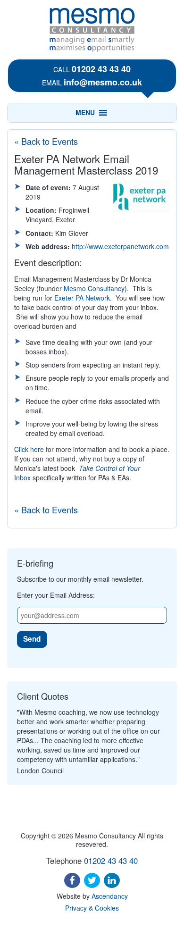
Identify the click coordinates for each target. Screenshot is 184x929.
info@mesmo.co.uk (103, 82)
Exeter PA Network (82, 297)
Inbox (22, 477)
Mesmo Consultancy (94, 288)
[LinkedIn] (112, 880)
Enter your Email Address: (56, 595)
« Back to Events (46, 141)
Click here (29, 449)
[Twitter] (92, 880)
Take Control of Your (109, 468)
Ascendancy (110, 896)
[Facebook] (72, 880)
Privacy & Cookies (92, 907)
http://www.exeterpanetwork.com (120, 246)
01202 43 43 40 (101, 69)
